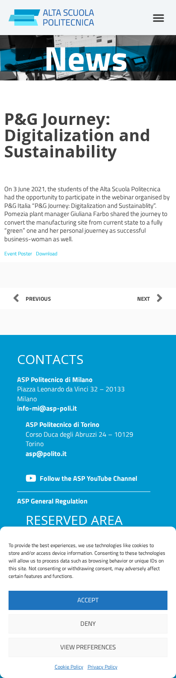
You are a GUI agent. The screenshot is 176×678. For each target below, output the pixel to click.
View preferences (88, 647)
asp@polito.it (46, 453)
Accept (88, 600)
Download (46, 253)
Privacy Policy (102, 667)
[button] (158, 18)
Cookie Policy (69, 667)
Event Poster (18, 253)
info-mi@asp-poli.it (47, 408)
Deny (88, 623)
